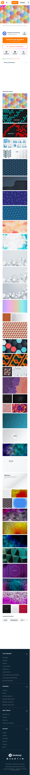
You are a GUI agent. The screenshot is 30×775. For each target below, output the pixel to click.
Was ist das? (17, 58)
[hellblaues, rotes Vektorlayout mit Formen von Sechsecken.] (15, 641)
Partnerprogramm (7, 753)
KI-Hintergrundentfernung (10, 734)
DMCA (4, 750)
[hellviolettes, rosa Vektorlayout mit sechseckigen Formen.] (15, 571)
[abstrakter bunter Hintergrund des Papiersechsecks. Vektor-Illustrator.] (15, 315)
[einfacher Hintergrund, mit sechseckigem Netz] (15, 192)
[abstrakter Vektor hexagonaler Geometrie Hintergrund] (15, 364)
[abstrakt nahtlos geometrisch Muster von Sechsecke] (7, 326)
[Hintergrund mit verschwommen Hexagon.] (22, 436)
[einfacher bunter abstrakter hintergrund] (15, 487)
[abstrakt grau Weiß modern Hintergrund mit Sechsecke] (11, 335)
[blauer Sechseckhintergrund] (15, 222)
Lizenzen (5, 747)
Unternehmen (6, 723)
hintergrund (14, 677)
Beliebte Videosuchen (8, 761)
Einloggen (22, 2)
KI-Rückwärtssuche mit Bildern (11, 731)
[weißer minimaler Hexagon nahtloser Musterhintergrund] (7, 531)
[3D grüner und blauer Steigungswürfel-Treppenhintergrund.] (15, 612)
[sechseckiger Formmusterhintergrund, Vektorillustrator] (15, 100)
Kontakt (5, 774)
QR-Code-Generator (8, 737)
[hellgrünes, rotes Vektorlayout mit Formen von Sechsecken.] (15, 584)
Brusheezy (5, 714)
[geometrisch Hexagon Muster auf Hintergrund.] (10, 436)
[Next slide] (23, 677)
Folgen (24, 34)
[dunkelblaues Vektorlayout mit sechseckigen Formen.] (15, 598)
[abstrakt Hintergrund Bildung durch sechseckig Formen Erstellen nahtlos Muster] (7, 153)
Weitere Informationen (9, 61)
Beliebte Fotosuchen (8, 758)
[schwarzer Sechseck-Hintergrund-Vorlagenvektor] (7, 426)
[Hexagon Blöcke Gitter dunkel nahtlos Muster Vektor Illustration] (7, 549)
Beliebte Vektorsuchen (9, 755)
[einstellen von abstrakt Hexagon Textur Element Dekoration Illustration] (15, 142)
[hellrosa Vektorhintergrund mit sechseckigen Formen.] (15, 654)
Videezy (5, 720)
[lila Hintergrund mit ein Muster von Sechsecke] (15, 207)
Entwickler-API (6, 728)
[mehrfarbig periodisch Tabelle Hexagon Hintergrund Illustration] (7, 389)
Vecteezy (5, 717)
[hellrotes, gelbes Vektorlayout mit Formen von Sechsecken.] (10, 540)
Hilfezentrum (6, 771)
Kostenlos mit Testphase (15, 40)
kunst (5, 677)
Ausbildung (6, 726)
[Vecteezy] (2, 2)
